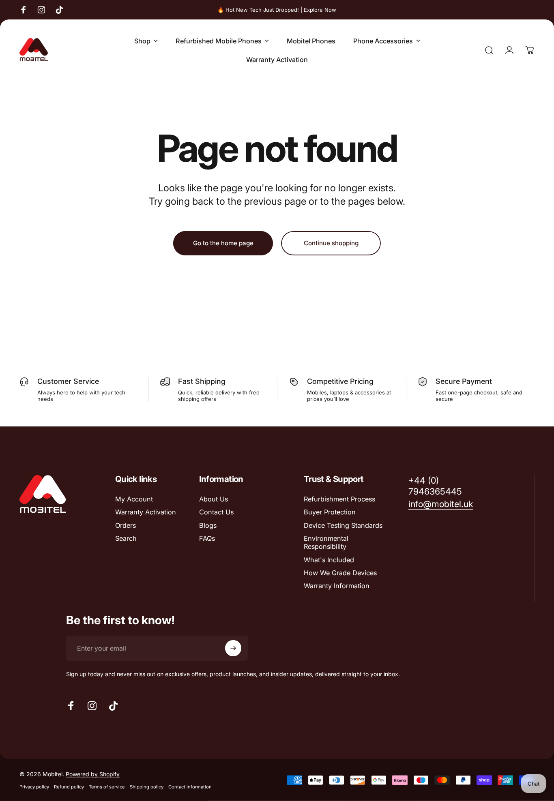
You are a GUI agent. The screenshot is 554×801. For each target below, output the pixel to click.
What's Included (329, 560)
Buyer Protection (330, 512)
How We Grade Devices (340, 573)
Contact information (190, 787)
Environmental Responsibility (326, 542)
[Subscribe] (233, 648)
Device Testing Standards (343, 525)
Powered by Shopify (93, 774)
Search (126, 538)
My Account (134, 499)
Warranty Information (336, 586)
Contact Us (216, 512)
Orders (125, 525)
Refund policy (69, 787)
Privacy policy (34, 787)
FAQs (207, 538)
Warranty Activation (145, 512)
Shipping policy (146, 787)
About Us (213, 499)
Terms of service (107, 787)
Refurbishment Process (339, 499)
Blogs (208, 525)
